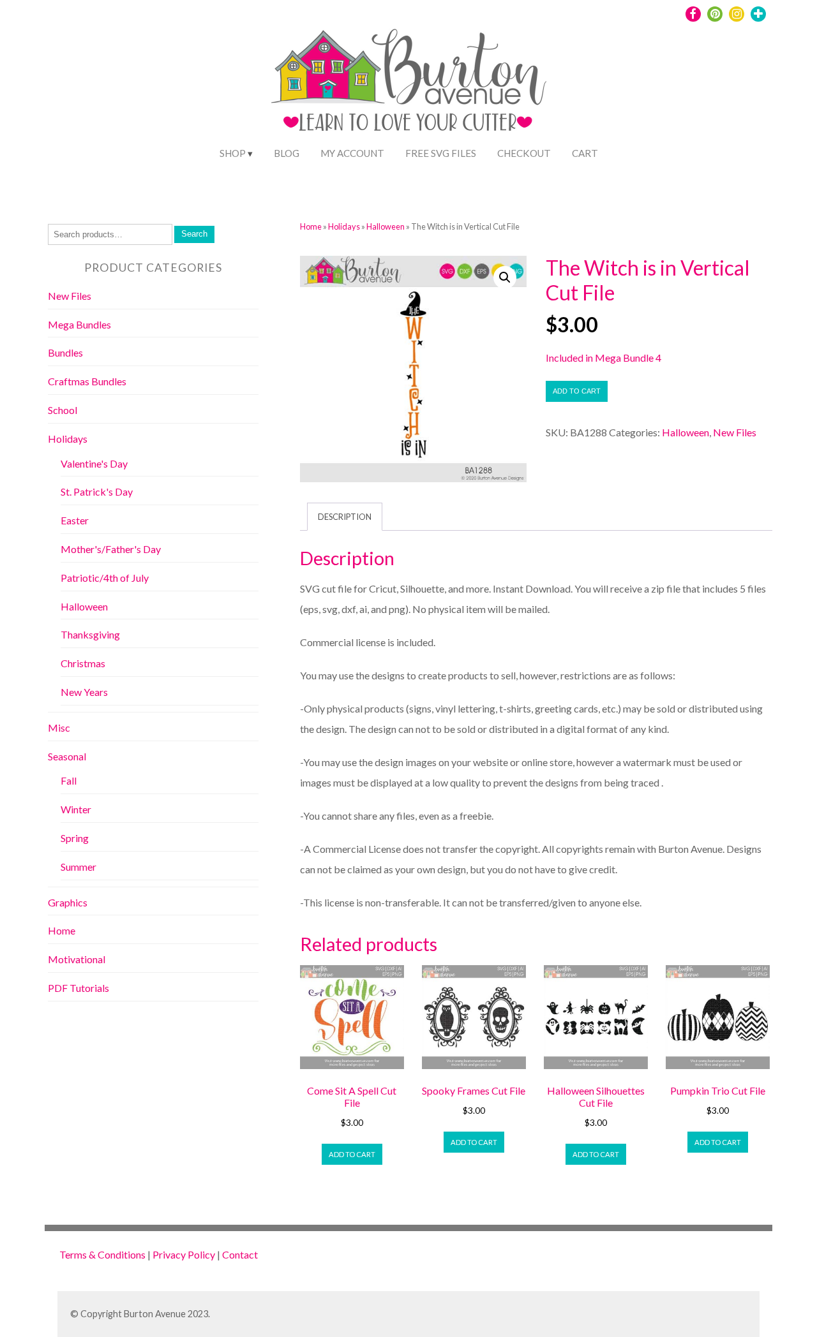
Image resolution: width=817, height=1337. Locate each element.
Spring (75, 838)
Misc (59, 727)
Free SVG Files (440, 153)
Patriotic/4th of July (105, 578)
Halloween (385, 226)
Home (311, 226)
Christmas (83, 663)
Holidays (344, 226)
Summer (78, 867)
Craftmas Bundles (87, 381)
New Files (734, 432)
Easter (75, 520)
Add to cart (577, 391)
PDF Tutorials (78, 988)
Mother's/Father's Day (111, 549)
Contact (240, 1254)
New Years (84, 692)
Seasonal (67, 756)
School (62, 410)
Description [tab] (344, 517)
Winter (76, 809)
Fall (69, 780)
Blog (286, 153)
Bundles (65, 352)
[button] (504, 277)
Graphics (67, 902)
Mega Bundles (79, 324)
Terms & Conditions (102, 1254)
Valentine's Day (94, 463)
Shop (233, 153)
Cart (585, 153)
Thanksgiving (90, 634)
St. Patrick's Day (97, 491)
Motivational (76, 959)
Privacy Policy (184, 1254)
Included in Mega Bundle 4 (603, 357)
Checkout (524, 153)
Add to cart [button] (352, 1154)
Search (194, 234)
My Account (352, 153)
